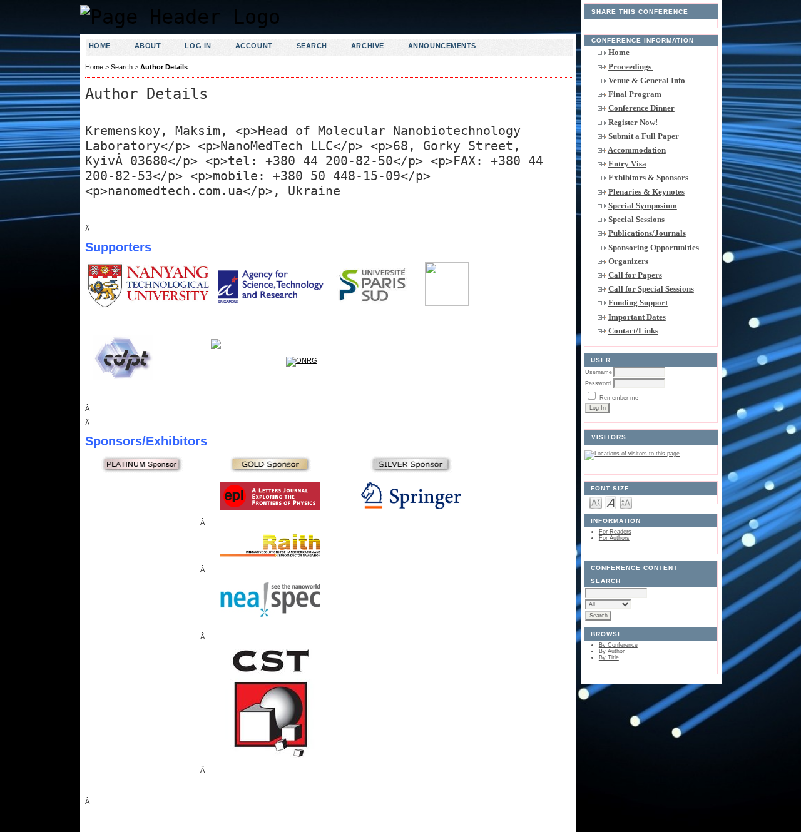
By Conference (618, 645)
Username (598, 372)
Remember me (618, 398)
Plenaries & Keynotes (646, 191)
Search (312, 45)
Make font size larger (626, 502)
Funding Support (638, 302)
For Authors (614, 538)
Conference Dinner (641, 108)
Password (598, 383)
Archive (367, 45)
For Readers (615, 532)
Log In (198, 45)
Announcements (442, 45)
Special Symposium (642, 205)
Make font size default (611, 502)
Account (254, 45)
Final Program (634, 94)
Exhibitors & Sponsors (648, 177)
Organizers (628, 261)
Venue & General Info (646, 80)
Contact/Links (633, 330)
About (148, 45)
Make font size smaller (595, 502)
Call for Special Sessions (651, 288)
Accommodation (637, 150)
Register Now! (633, 122)
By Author (612, 651)
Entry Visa (627, 163)
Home (619, 52)
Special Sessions (636, 219)
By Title (609, 657)
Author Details (164, 67)
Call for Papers (635, 275)
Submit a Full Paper (643, 136)
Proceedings (630, 66)
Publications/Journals (647, 233)
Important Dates (637, 317)
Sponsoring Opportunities (653, 247)
